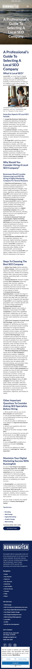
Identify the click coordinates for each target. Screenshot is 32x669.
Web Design (9, 514)
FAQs (5, 593)
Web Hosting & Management (12, 617)
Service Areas (8, 589)
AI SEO (6, 622)
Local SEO (7, 619)
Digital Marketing (10, 517)
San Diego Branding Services (13, 614)
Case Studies (8, 586)
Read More (16, 655)
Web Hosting (9, 521)
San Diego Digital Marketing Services (15, 609)
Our (11, 489)
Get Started (7, 576)
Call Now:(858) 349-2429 (12, 525)
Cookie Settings (22, 659)
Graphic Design (10, 519)
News (6, 596)
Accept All (15, 663)
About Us (7, 579)
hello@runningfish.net (9, 637)
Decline (8, 659)
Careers (6, 591)
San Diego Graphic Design (12, 612)
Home (6, 574)
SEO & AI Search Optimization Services (15, 607)
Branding (8, 512)
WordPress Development (11, 624)
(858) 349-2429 (16, 1)
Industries (7, 584)
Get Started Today (12, 528)
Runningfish (22, 468)
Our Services (8, 581)
